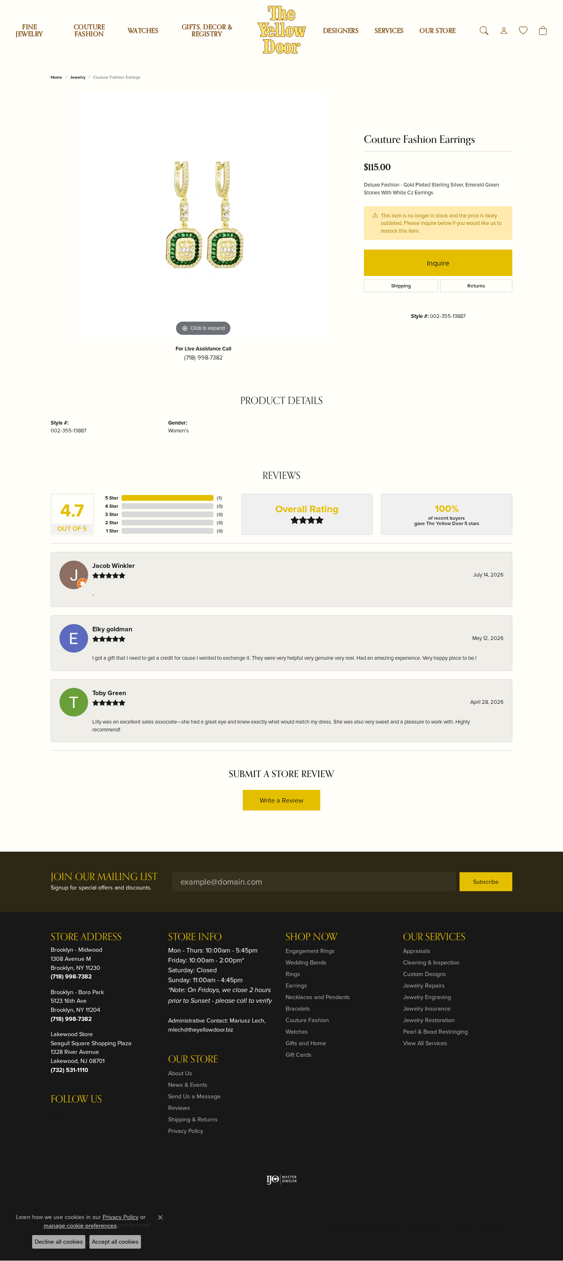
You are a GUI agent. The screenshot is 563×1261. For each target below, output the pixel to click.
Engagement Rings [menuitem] (310, 950)
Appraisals (416, 950)
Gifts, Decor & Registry (207, 31)
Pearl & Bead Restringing (435, 1031)
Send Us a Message (194, 1096)
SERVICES (389, 31)
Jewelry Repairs (424, 985)
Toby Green (109, 693)
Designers (341, 31)
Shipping (401, 285)
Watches (143, 31)
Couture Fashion (89, 31)
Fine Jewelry (29, 31)
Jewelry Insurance (426, 1008)
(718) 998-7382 (203, 357)
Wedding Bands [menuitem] (306, 962)
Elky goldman (112, 629)
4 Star (111, 505)
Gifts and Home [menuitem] (306, 1043)
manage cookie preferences (80, 1225)
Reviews (179, 1107)
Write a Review (281, 800)
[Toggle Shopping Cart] (543, 31)
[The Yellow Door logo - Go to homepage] (282, 30)
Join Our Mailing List (104, 877)
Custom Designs (424, 973)
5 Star (111, 497)
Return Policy (342, 1224)
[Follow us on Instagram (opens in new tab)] (59, 1116)
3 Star (111, 514)
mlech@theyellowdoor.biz (200, 1029)
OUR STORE (437, 31)
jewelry (77, 77)
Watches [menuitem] (297, 1031)
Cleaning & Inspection (431, 962)
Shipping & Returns (193, 1119)
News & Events (187, 1084)
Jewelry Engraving (427, 996)
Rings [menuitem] (293, 973)
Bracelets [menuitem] (298, 1008)
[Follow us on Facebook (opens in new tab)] (78, 1116)
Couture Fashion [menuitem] (307, 1020)
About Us (180, 1073)
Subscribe (486, 881)
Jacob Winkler (113, 565)
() (219, 497)
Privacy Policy (185, 1130)
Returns (476, 285)
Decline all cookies (59, 1241)
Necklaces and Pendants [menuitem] (318, 996)
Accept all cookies (115, 1241)
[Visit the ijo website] (281, 1179)
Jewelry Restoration (429, 1020)
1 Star (112, 530)
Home (56, 77)
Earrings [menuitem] (296, 985)
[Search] (484, 31)
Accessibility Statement (481, 1224)
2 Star (111, 522)
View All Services (425, 1043)
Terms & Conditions (425, 1224)
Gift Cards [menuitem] (299, 1054)
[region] (203, 214)
